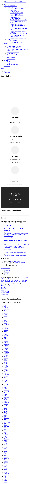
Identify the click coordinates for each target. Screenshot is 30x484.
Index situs (7, 279)
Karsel (2, 290)
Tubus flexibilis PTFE (15, 17)
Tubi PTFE (9, 39)
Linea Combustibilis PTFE (16, 13)
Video (8, 63)
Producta (6, 43)
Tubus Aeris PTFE (14, 11)
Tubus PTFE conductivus (16, 24)
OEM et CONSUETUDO (10, 6)
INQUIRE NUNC (5, 268)
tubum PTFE (17, 283)
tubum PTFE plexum (22, 280)
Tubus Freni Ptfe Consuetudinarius (18, 20)
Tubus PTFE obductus (15, 18)
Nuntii (5, 56)
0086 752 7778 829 (15, 261)
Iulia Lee (3, 287)
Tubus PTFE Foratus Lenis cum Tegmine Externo (17, 36)
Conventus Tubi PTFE (12, 54)
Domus (5, 4)
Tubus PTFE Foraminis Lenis (17, 41)
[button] (15, 200)
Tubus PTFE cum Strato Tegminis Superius (17, 49)
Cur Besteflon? (10, 61)
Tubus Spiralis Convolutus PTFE (18, 38)
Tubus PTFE (10, 7)
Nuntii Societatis (11, 59)
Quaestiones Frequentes (12, 64)
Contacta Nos (7, 66)
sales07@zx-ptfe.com (20, 262)
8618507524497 (5, 292)
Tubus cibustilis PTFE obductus (8, 280)
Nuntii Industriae (11, 57)
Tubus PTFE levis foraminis (16, 15)
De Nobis (6, 60)
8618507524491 (5, 294)
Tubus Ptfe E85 (9, 283)
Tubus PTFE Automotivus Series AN (19, 34)
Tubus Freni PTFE (11, 53)
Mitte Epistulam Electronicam (8, 285)
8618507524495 (5, 291)
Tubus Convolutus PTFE (16, 42)
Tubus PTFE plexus (15, 14)
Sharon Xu (3, 288)
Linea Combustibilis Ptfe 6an (8, 281)
